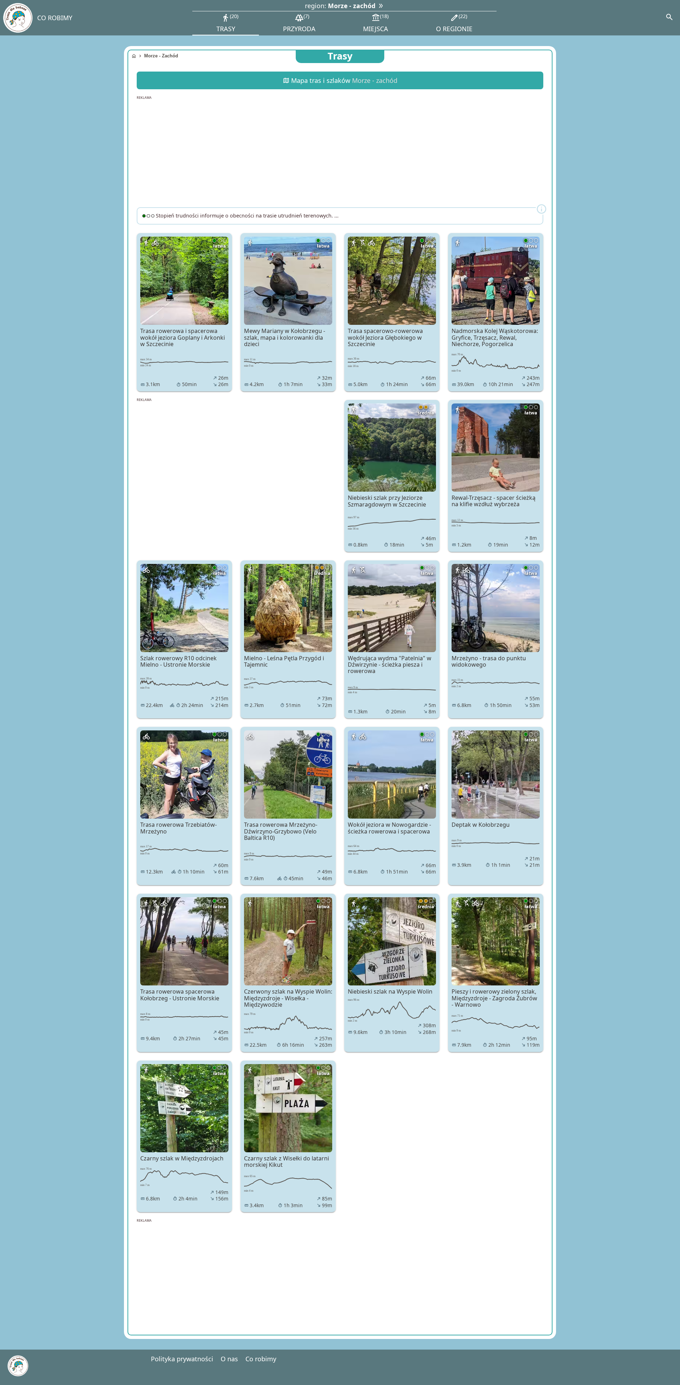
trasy (226, 23)
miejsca (375, 23)
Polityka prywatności (182, 1359)
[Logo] (17, 18)
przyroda (299, 23)
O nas (229, 1359)
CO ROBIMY (54, 17)
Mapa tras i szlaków (340, 80)
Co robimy (260, 1359)
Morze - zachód (161, 55)
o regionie (454, 23)
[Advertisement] (340, 152)
